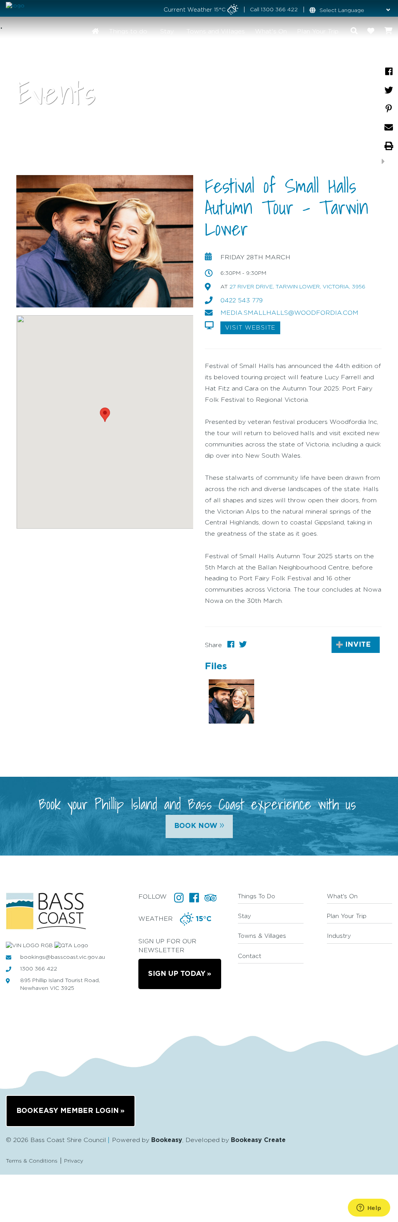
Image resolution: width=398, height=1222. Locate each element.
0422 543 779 (241, 300)
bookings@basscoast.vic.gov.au (62, 957)
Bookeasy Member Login (67, 1110)
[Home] (95, 31)
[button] (105, 414)
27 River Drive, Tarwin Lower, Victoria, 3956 (297, 287)
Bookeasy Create (258, 1140)
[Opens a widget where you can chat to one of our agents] (368, 1208)
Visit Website (250, 328)
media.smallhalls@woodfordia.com (289, 313)
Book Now (199, 825)
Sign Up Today (177, 973)
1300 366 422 (279, 9)
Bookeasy (166, 1140)
